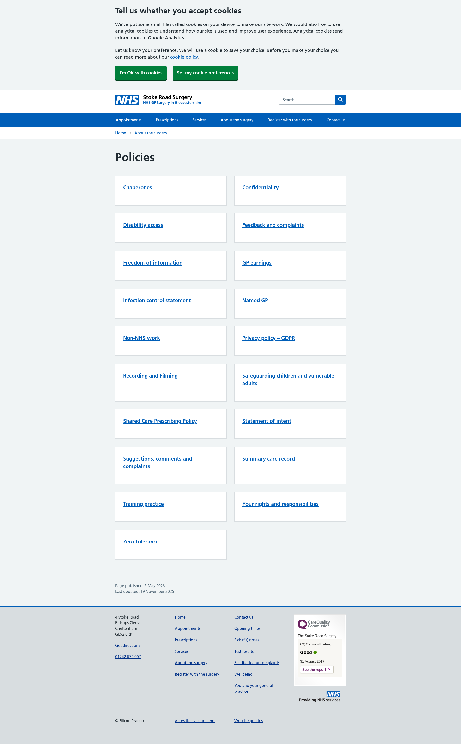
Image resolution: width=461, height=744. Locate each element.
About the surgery (237, 120)
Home (120, 132)
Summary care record (268, 458)
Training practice (143, 504)
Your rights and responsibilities (280, 504)
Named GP (255, 300)
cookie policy (184, 57)
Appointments (128, 120)
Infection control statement (157, 300)
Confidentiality (260, 187)
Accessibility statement (195, 720)
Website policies (248, 720)
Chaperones (137, 187)
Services (199, 120)
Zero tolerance (141, 541)
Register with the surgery (290, 120)
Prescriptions (167, 120)
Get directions (127, 645)
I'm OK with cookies (141, 73)
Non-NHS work (141, 338)
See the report (314, 669)
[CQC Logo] (314, 628)
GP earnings (257, 262)
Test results (244, 651)
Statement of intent (266, 421)
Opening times (247, 628)
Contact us (336, 120)
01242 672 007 (128, 656)
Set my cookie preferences (205, 73)
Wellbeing (243, 674)
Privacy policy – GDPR (268, 338)
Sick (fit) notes (246, 640)
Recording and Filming (150, 375)
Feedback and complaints (273, 225)
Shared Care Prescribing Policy (160, 421)
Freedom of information (152, 262)
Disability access (143, 225)
